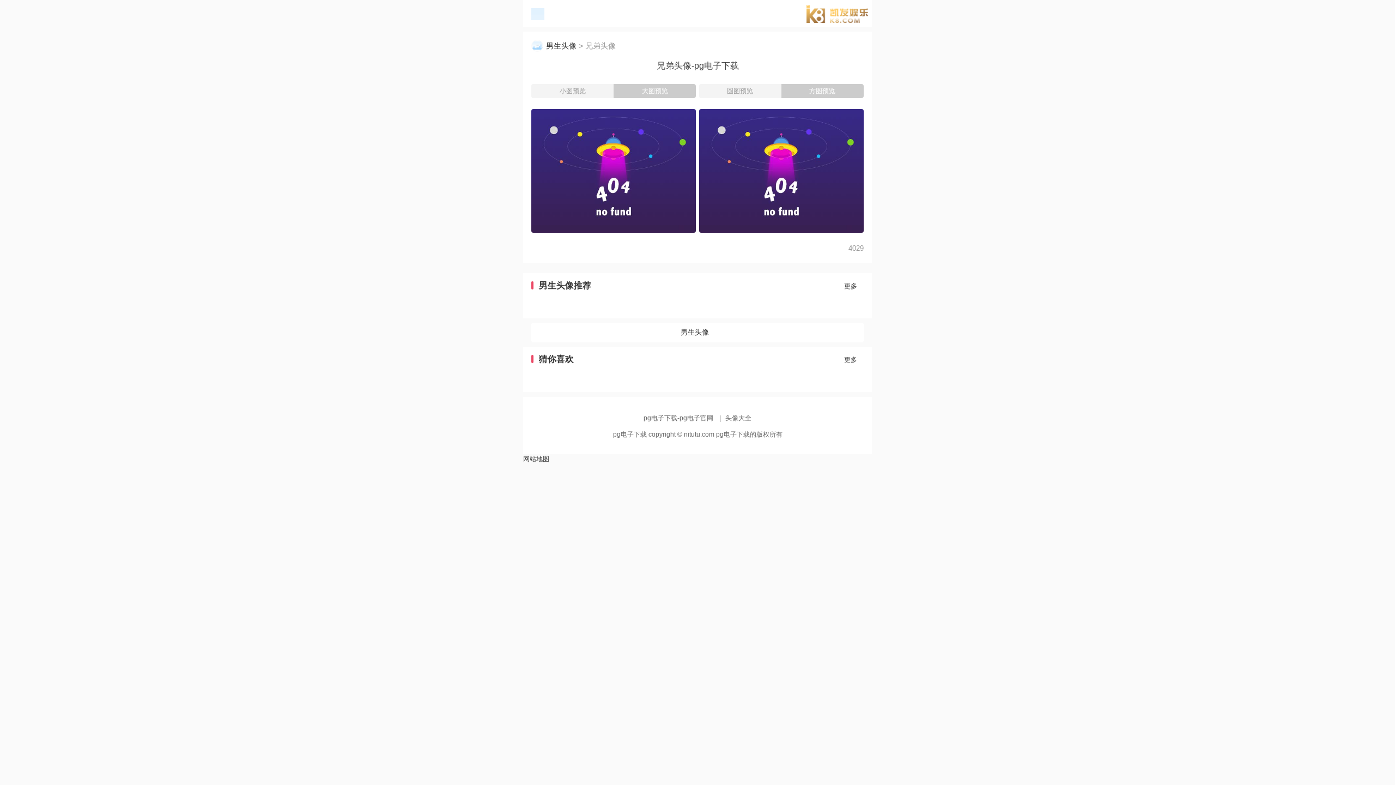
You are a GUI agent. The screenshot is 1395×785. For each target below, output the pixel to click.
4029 (856, 248)
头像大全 (738, 418)
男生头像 (561, 45)
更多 (850, 286)
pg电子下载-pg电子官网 (841, 15)
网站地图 (536, 459)
